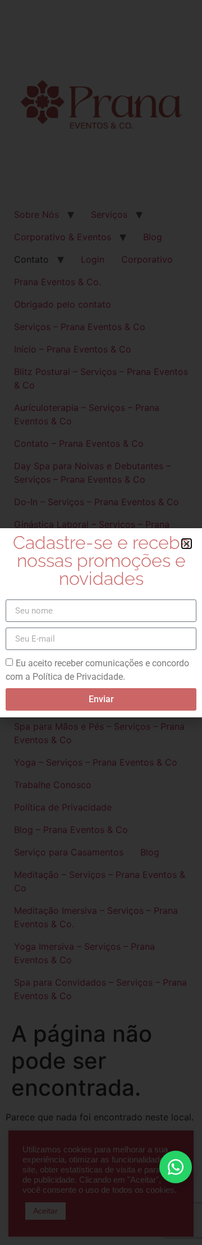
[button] (186, 543)
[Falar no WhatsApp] (175, 1167)
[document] (101, 622)
